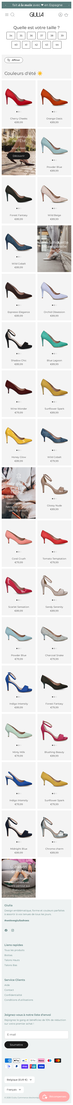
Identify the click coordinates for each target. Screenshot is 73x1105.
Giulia (14, 1097)
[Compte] (58, 14)
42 (36, 44)
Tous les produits (14, 950)
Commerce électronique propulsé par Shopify (38, 1097)
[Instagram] (12, 930)
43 (46, 44)
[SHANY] (19, 779)
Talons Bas (10, 965)
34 (10, 35)
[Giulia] (36, 15)
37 (41, 35)
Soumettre (16, 1044)
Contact (9, 989)
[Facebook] (6, 930)
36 (31, 35)
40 (15, 44)
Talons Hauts (12, 960)
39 (62, 35)
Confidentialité (13, 995)
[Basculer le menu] (7, 14)
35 (21, 35)
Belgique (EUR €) (17, 1079)
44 (57, 44)
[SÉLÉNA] (19, 339)
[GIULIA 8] (19, 97)
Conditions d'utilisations (18, 999)
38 (51, 35)
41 (26, 44)
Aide (7, 985)
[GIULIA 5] (19, 387)
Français (12, 1089)
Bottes (8, 955)
